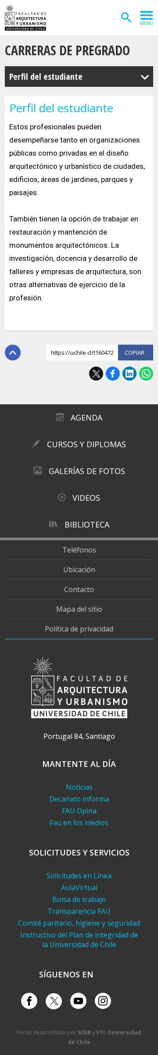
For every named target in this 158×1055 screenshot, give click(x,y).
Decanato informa (79, 799)
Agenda (86, 417)
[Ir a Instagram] (103, 1001)
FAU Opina (79, 811)
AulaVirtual (79, 887)
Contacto (79, 589)
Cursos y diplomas (86, 444)
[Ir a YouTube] (78, 1001)
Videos (86, 497)
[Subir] (13, 352)
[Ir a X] (54, 1001)
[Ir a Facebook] (29, 1001)
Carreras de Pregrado (67, 50)
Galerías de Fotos (87, 471)
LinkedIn (129, 374)
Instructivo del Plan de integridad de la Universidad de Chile (79, 939)
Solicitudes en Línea (79, 875)
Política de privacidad (79, 629)
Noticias (79, 787)
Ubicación (79, 569)
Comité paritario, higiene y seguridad (79, 923)
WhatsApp (146, 374)
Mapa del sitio (79, 609)
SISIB (84, 1032)
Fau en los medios (79, 822)
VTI (100, 1032)
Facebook (113, 374)
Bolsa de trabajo (79, 899)
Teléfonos (79, 550)
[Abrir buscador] (126, 17)
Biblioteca (87, 524)
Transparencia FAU (79, 911)
